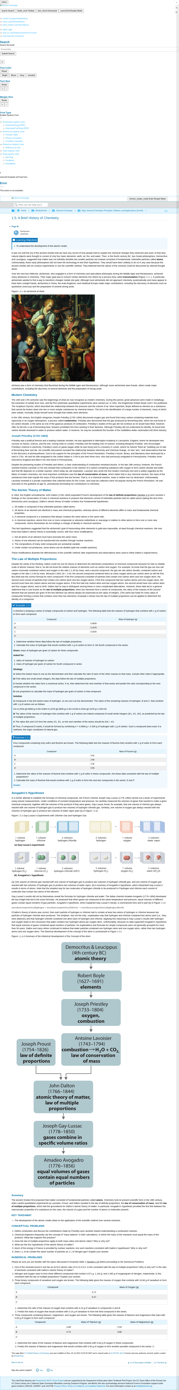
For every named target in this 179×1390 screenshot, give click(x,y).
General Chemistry (64, 211)
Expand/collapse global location (166, 210)
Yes (41, 1370)
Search (16, 205)
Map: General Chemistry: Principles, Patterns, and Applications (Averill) (112, 211)
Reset (4, 71)
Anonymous (19, 1356)
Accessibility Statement (95, 1386)
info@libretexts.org (143, 1386)
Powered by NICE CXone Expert (50, 1381)
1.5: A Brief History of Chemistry (36, 1353)
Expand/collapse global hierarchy (14, 210)
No (51, 1370)
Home (24, 211)
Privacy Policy (60, 1386)
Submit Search (8, 54)
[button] (9, 160)
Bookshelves (41, 211)
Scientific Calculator (14, 141)
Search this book (7, 45)
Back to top (16, 1362)
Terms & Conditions (75, 1386)
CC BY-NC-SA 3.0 (117, 1353)
